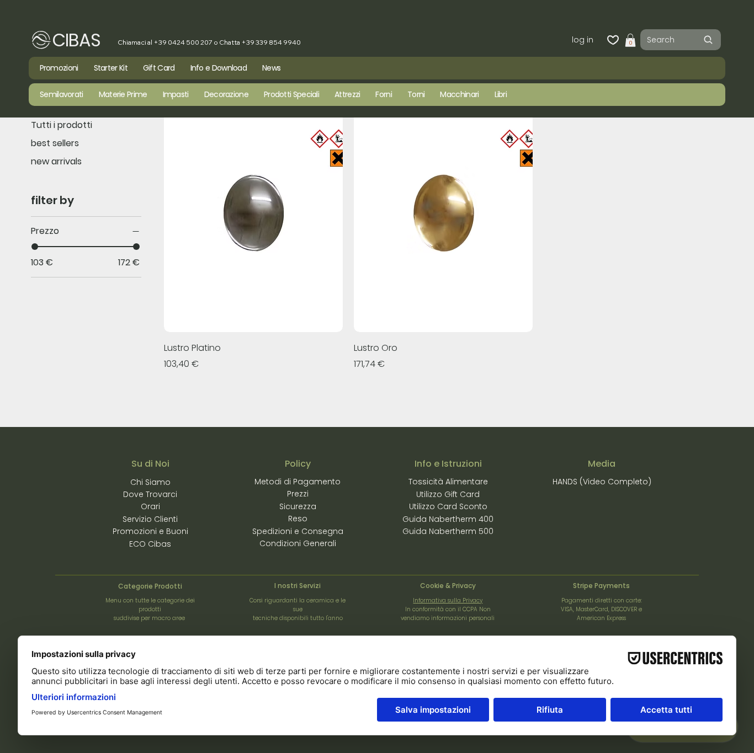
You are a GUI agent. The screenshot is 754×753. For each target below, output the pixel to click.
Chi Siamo (150, 482)
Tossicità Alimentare (448, 481)
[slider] (34, 246)
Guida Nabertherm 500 (447, 531)
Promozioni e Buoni (150, 531)
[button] (630, 40)
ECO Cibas (150, 543)
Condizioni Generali (297, 543)
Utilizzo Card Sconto (448, 506)
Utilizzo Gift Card (448, 494)
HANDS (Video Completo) (602, 481)
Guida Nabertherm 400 (447, 519)
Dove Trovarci (150, 494)
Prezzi (298, 493)
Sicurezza (297, 506)
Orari (150, 506)
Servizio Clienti (150, 519)
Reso (297, 518)
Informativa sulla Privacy (447, 600)
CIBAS (76, 40)
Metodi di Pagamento (297, 481)
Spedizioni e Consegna (297, 531)
